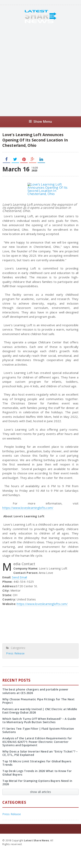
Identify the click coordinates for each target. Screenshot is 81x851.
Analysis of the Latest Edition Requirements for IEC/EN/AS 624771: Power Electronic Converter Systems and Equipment (37, 741)
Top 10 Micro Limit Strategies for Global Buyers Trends (36, 762)
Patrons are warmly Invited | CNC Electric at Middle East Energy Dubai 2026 (39, 710)
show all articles (40, 792)
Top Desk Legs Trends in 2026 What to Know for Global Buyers (37, 772)
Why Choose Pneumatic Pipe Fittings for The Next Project (38, 700)
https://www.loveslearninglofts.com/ (27, 508)
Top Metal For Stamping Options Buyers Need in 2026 (37, 782)
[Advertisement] (40, 69)
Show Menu (42, 121)
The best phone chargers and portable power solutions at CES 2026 (35, 691)
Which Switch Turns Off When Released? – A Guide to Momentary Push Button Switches (39, 720)
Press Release (15, 653)
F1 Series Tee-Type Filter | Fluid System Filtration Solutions (38, 730)
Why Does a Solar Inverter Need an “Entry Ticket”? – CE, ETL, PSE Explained (40, 753)
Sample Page (69, 840)
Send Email (19, 577)
